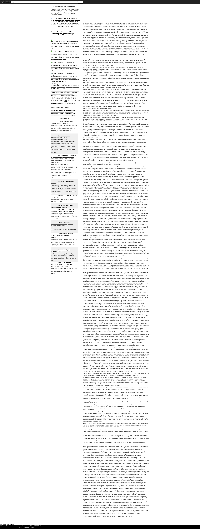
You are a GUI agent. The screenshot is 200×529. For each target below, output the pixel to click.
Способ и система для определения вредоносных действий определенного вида (61, 264)
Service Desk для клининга (7, 524)
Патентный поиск (6, 2)
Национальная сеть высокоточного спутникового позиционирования (60, 137)
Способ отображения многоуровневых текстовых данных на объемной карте (62, 224)
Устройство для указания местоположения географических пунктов (62, 235)
